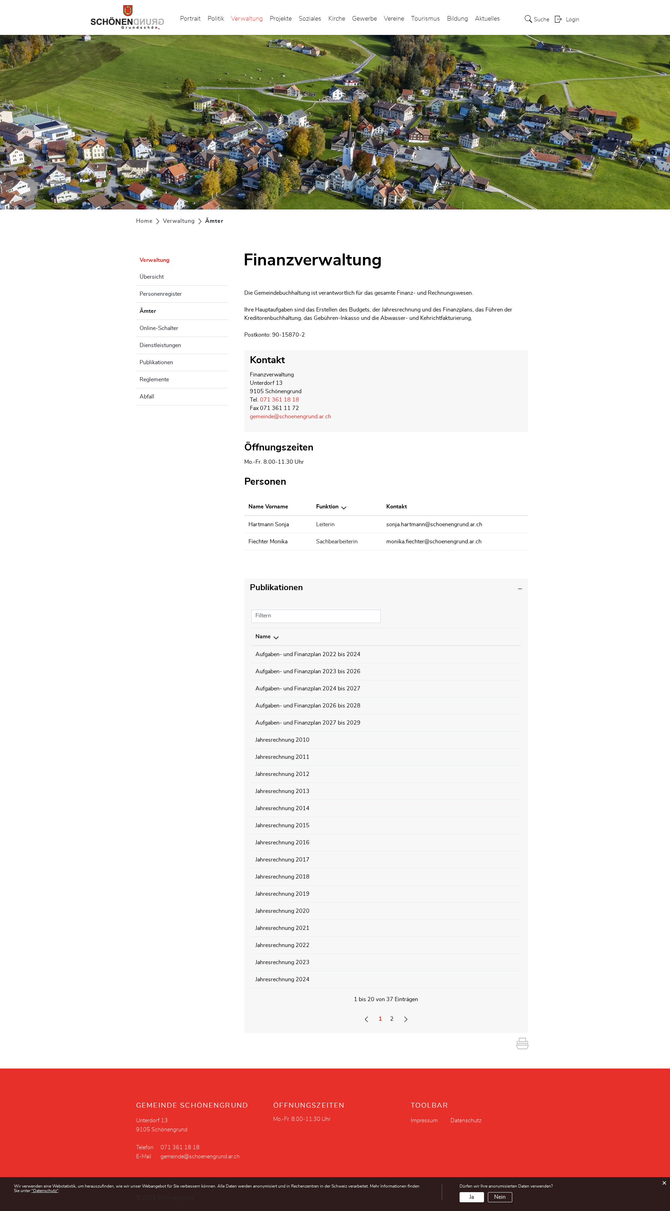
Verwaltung (247, 19)
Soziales (310, 19)
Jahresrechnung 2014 (282, 808)
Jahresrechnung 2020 (282, 911)
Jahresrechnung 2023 (282, 962)
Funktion (327, 506)
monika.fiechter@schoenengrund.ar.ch (434, 541)
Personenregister (161, 294)
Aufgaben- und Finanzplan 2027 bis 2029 (307, 723)
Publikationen (156, 362)
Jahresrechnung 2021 (282, 928)
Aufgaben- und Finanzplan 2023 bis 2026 (307, 671)
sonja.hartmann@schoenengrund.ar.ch (434, 524)
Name (263, 636)
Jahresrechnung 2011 (282, 757)
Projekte (281, 19)
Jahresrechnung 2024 (282, 979)
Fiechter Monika (268, 541)
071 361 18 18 (279, 400)
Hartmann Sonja (268, 524)
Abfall (147, 396)
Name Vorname (268, 506)
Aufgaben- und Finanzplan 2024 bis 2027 (307, 688)
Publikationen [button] (276, 588)
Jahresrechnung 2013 (282, 791)
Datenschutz (466, 1120)
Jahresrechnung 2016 (282, 842)
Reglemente (154, 379)
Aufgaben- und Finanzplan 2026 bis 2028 (307, 706)
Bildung (457, 19)
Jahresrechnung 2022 (282, 945)
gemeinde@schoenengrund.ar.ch (290, 416)
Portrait (190, 19)
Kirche (336, 19)
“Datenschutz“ (44, 1191)
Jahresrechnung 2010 (282, 740)
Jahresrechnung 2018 (282, 877)
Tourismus (425, 19)
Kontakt (396, 506)
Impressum (424, 1120)
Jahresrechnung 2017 (282, 860)
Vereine (394, 19)
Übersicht (152, 277)
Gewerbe (364, 19)
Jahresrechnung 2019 (282, 894)
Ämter (165, 311)
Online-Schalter (159, 328)
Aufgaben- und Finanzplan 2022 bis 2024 (307, 654)
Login (572, 19)
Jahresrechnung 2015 (282, 825)
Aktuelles (487, 19)
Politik (216, 19)
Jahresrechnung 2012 (282, 774)
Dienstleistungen (160, 345)
